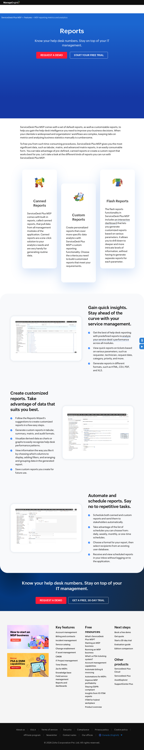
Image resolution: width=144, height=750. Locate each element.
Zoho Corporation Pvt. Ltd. (66, 742)
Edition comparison (123, 648)
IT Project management (67, 661)
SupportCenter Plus (123, 684)
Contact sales (69, 735)
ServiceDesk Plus (122, 676)
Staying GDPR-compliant (92, 688)
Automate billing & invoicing (94, 671)
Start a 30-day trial (123, 640)
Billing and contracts (65, 636)
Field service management (62, 677)
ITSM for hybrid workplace (92, 701)
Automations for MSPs (95, 676)
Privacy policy (102, 730)
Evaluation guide (122, 644)
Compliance (83, 730)
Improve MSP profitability (91, 681)
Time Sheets (61, 665)
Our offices (87, 735)
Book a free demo (122, 632)
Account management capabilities (95, 664)
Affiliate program (32, 735)
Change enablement (65, 648)
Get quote (119, 636)
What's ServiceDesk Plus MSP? (94, 638)
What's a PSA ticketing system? (95, 657)
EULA (33, 730)
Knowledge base (63, 673)
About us (20, 730)
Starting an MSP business (92, 644)
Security (67, 730)
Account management (66, 632)
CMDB (59, 656)
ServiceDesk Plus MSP (11, 17)
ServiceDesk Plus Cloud (122, 670)
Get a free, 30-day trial (88, 600)
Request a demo (51, 55)
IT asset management (66, 652)
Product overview (93, 707)
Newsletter (51, 735)
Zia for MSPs (61, 669)
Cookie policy (121, 730)
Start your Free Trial (89, 55)
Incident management (66, 640)
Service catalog (63, 644)
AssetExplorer (121, 680)
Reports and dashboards (61, 684)
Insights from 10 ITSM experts (95, 694)
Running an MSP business (93, 651)
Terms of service (49, 730)
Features (28, 17)
